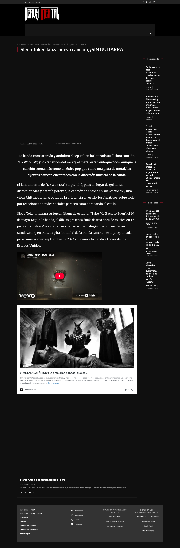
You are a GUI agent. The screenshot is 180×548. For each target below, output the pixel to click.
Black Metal (155, 516)
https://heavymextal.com (28, 484)
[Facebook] (143, 2)
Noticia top (151, 286)
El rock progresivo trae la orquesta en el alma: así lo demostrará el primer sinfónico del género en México (153, 138)
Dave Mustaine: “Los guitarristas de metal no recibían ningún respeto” (151, 272)
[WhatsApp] (111, 143)
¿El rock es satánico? (115, 526)
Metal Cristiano (148, 531)
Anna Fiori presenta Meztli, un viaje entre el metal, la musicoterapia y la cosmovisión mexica (153, 175)
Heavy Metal (141, 516)
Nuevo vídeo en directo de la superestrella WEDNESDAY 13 (152, 241)
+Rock (148, 87)
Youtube (78, 524)
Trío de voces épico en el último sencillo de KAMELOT (153, 214)
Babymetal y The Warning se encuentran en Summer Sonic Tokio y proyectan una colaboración (153, 104)
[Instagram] (146, 2)
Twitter (78, 520)
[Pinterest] (105, 143)
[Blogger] (21, 492)
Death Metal (148, 526)
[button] (150, 33)
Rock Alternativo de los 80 (115, 521)
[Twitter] (150, 2)
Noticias (28, 44)
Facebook (79, 511)
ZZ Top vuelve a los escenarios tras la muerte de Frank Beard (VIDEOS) (153, 75)
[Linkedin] (30, 492)
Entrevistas (151, 190)
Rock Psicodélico (115, 516)
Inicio (20, 44)
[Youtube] (153, 2)
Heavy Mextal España (151, 224)
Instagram (79, 515)
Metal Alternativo (148, 521)
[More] (117, 143)
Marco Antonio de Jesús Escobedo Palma (43, 479)
